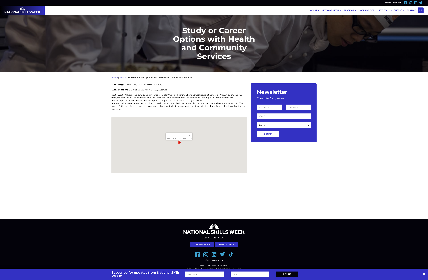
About (313, 10)
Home (114, 77)
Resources (350, 10)
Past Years (212, 265)
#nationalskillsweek (393, 3)
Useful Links (226, 244)
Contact (411, 10)
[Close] (189, 135)
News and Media (330, 10)
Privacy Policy (223, 265)
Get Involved (367, 10)
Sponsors (396, 10)
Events (383, 10)
